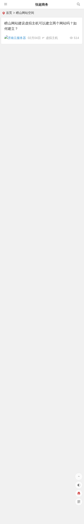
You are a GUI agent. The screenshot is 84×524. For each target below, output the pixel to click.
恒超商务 (41, 4)
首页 (9, 12)
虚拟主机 (52, 38)
